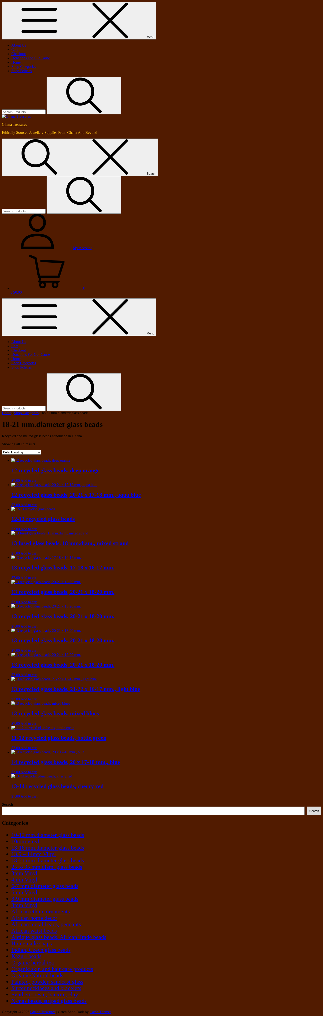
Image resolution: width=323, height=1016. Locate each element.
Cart (14, 50)
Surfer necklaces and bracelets (46, 988)
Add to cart (29, 480)
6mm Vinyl (24, 892)
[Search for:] (24, 112)
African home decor (34, 918)
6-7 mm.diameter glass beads (44, 886)
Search (7, 804)
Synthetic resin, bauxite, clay (44, 994)
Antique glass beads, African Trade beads (58, 937)
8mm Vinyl (24, 905)
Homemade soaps (31, 943)
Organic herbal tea (32, 963)
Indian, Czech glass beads (40, 950)
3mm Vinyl (24, 873)
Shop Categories (23, 67)
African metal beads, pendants (46, 924)
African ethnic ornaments (40, 911)
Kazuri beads (26, 956)
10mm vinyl (25, 841)
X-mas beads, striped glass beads (49, 1001)
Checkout (18, 54)
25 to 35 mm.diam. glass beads (46, 867)
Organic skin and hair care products (52, 969)
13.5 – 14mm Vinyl (33, 854)
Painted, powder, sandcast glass (47, 982)
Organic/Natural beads (37, 975)
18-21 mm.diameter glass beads (47, 860)
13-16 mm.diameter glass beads (47, 848)
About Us (18, 45)
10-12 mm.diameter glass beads (47, 835)
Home (16, 62)
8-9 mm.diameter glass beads (44, 899)
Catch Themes (100, 1012)
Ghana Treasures (14, 124)
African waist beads (34, 931)
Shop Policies (21, 71)
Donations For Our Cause (30, 58)
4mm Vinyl (24, 880)
